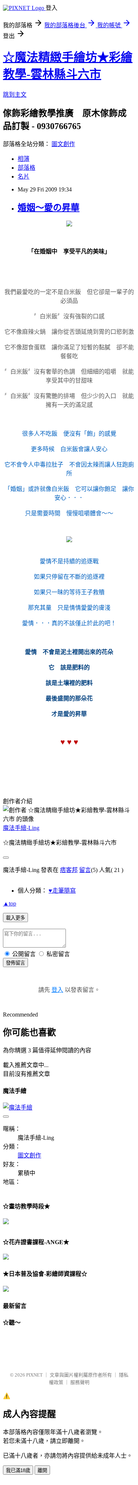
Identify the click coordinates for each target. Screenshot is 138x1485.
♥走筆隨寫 (62, 890)
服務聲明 (79, 1382)
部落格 (26, 168)
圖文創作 (63, 144)
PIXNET (34, 1375)
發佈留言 (15, 963)
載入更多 (15, 918)
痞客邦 (69, 870)
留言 (85, 870)
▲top (9, 903)
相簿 (23, 159)
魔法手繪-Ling (21, 828)
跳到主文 (14, 94)
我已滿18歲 (18, 1470)
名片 (23, 176)
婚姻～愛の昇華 (48, 207)
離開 (42, 1470)
